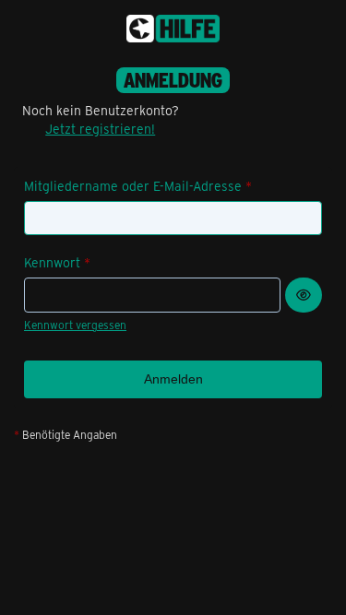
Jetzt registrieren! (100, 128)
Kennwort (52, 262)
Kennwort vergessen (75, 324)
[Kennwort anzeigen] (303, 295)
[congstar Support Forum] (173, 28)
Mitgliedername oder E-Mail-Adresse (133, 186)
